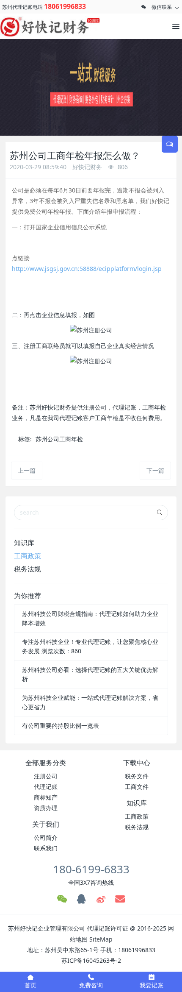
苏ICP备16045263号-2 (91, 960)
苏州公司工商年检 (59, 439)
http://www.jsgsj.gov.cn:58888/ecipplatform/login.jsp (87, 269)
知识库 (24, 542)
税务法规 (27, 569)
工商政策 (27, 555)
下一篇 (155, 470)
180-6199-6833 (91, 869)
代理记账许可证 (107, 928)
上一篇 (27, 470)
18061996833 (65, 6)
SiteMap (101, 939)
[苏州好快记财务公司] (38, 26)
